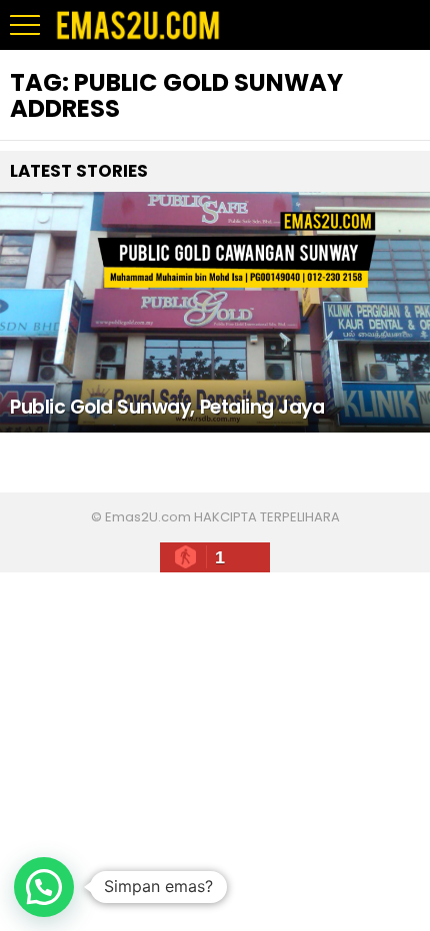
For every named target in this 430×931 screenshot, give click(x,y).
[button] (44, 887)
